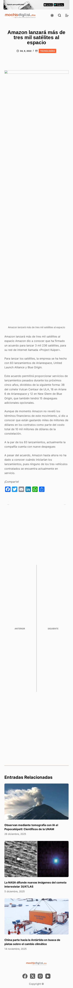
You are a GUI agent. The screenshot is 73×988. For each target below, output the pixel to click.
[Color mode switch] (52, 15)
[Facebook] (25, 976)
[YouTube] (47, 976)
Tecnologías (47, 51)
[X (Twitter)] (32, 976)
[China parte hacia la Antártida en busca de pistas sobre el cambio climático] (36, 916)
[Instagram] (40, 976)
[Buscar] (59, 15)
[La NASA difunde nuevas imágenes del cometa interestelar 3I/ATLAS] (36, 859)
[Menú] (67, 15)
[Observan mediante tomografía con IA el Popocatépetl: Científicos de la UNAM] (36, 802)
